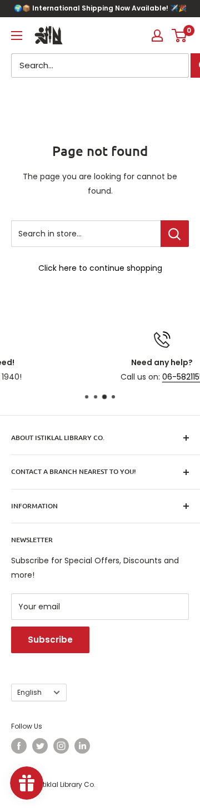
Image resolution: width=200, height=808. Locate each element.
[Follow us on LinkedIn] (82, 746)
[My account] (157, 35)
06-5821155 (138, 376)
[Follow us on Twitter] (40, 746)
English (29, 692)
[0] (180, 35)
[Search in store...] (175, 233)
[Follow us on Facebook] (19, 746)
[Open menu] (16, 35)
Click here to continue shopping (100, 268)
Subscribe (50, 639)
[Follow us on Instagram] (61, 746)
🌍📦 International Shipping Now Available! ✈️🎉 (100, 8)
